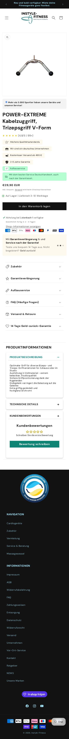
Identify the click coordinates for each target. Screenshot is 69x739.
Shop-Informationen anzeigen (23, 226)
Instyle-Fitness (38, 733)
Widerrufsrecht (15, 627)
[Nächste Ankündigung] (62, 4)
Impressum (13, 574)
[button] (6, 17)
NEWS (10, 673)
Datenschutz (14, 620)
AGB (9, 582)
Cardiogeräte (14, 523)
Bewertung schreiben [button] (34, 444)
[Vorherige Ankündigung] (6, 4)
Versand (18, 190)
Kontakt (11, 658)
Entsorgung (13, 612)
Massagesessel (15, 553)
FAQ (9, 597)
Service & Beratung (18, 545)
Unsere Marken (15, 680)
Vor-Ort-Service (16, 650)
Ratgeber (12, 665)
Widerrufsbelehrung (18, 589)
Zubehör (11, 530)
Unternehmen (14, 642)
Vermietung (13, 538)
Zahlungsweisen (16, 604)
